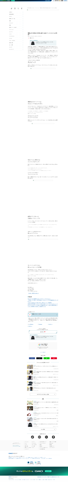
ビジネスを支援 (23, 479)
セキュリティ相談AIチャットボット (41, 457)
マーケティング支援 (32, 479)
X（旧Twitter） (31, 324)
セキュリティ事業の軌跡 (49, 458)
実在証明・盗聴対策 (11, 458)
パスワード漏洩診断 (27, 457)
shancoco (57, 390)
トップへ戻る (42, 352)
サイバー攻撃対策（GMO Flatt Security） (35, 458)
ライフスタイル (11, 36)
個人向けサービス (50, 479)
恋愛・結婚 (11, 42)
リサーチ (37, 479)
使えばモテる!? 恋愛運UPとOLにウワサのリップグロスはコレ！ (39, 298)
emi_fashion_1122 (56, 368)
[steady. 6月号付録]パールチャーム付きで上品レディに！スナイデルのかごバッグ (43, 303)
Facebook (40, 324)
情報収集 (40, 479)
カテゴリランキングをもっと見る (43, 394)
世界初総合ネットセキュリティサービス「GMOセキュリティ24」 (17, 457)
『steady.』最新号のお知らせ (33, 293)
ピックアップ (11, 49)
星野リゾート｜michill (12, 27)
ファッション (11, 29)
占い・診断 (11, 44)
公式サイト (50, 324)
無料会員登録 (11, 14)
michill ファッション (55, 374)
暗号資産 (46, 479)
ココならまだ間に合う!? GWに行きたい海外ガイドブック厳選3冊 (39, 302)
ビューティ (11, 31)
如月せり (57, 415)
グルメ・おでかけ (12, 40)
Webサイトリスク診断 (34, 457)
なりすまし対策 (43, 458)
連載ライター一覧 (12, 18)
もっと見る (43, 429)
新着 (10, 20)
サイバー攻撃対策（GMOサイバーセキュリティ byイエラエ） (21, 458)
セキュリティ (27, 479)
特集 (10, 25)
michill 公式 (55, 404)
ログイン (10, 16)
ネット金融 (43, 479)
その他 (54, 479)
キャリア (10, 47)
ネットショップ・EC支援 (18, 479)
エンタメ (10, 38)
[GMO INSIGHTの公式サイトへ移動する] (13, 453)
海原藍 (57, 410)
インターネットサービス (11, 479)
